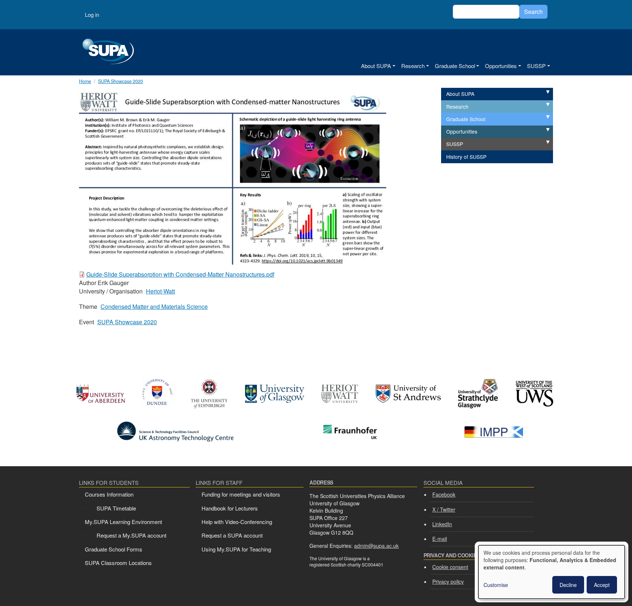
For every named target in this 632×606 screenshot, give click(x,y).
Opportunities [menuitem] (461, 131)
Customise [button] (496, 584)
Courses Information (109, 494)
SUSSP (536, 66)
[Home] (108, 52)
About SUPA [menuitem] (460, 93)
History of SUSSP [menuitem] (466, 156)
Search (533, 11)
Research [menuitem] (457, 106)
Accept (602, 584)
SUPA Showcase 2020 (127, 322)
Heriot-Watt (160, 291)
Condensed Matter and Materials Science (154, 306)
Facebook (443, 494)
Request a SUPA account (232, 535)
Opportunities (501, 66)
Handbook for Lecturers (230, 508)
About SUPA (376, 66)
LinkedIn (442, 524)
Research (413, 66)
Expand (540, 92)
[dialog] (551, 572)
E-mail (439, 538)
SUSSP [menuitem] (454, 143)
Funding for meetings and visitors (241, 494)
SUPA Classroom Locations (118, 562)
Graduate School (455, 66)
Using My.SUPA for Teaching (236, 549)
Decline (568, 584)
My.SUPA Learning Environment (123, 521)
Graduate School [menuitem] (465, 119)
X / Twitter (443, 509)
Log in (92, 14)
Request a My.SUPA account (131, 535)
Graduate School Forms (113, 549)
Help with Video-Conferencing (237, 521)
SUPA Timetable (116, 508)
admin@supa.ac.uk (376, 545)
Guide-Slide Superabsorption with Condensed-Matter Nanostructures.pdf (180, 274)
